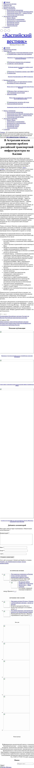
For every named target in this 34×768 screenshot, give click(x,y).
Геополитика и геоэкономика (15, 19)
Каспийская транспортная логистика (16, 318)
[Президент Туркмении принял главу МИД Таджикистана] (16, 694)
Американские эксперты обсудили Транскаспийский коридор (20, 107)
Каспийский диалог (13, 24)
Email (2, 550)
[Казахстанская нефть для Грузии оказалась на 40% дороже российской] (16, 712)
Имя (2, 547)
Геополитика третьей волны (15, 14)
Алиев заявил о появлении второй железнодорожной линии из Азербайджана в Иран (17, 385)
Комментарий (4, 533)
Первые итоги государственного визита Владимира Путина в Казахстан (20, 87)
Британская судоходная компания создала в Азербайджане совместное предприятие (20, 58)
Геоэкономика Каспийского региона (11, 316)
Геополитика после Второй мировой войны (20, 11)
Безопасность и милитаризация (16, 21)
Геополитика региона (9, 4)
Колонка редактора (9, 7)
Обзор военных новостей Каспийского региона (14, 321)
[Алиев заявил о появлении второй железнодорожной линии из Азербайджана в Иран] (17, 361)
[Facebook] (1, 30)
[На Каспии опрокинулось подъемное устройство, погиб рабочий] (16, 659)
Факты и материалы (9, 8)
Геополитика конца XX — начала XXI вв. (19, 13)
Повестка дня (7, 5)
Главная (2, 132)
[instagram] (5, 30)
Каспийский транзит (13, 22)
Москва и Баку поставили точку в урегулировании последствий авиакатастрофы (20, 98)
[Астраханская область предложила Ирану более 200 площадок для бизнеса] (16, 677)
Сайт (1, 554)
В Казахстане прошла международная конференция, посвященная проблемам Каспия (15, 324)
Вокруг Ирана (11, 18)
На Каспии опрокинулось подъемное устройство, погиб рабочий (20, 68)
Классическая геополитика (15, 10)
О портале (6, 27)
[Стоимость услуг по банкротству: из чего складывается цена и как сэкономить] (16, 730)
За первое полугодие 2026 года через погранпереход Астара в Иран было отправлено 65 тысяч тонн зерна (17, 521)
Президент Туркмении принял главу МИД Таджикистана (20, 76)
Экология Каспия (12, 25)
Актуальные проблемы (10, 16)
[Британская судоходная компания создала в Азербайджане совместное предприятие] (17, 332)
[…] (27, 580)
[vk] (9, 30)
